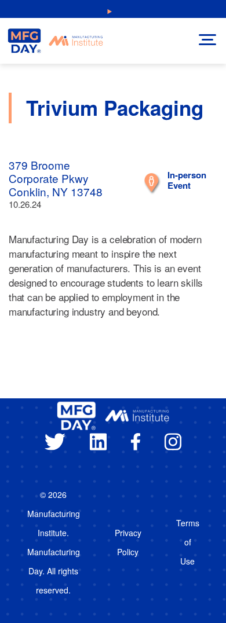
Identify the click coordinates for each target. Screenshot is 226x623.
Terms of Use (187, 542)
